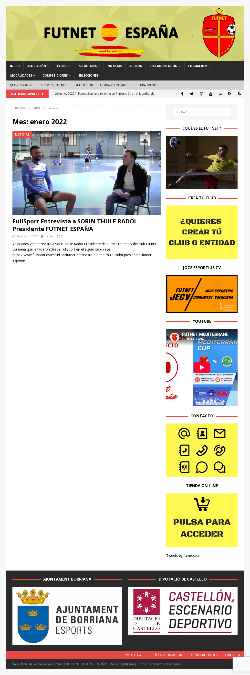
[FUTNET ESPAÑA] (125, 58)
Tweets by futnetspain (183, 555)
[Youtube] (211, 94)
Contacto (232, 655)
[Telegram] (230, 94)
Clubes (62, 66)
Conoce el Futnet (53, 85)
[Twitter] (192, 94)
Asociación (36, 66)
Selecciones (88, 75)
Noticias (114, 66)
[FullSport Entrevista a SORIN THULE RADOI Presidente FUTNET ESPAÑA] (86, 173)
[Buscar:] (202, 112)
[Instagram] (201, 94)
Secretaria (88, 66)
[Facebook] (182, 94)
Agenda (135, 66)
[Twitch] (220, 94)
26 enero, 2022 (27, 236)
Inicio (15, 66)
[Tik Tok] (239, 94)
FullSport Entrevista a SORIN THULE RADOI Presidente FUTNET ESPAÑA (74, 225)
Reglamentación (163, 66)
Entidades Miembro (114, 85)
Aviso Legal (133, 655)
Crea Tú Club (83, 85)
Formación (197, 66)
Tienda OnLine (146, 85)
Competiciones (55, 75)
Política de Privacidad (166, 655)
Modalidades (21, 75)
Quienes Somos (21, 85)
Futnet (49, 236)
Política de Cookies (203, 655)
